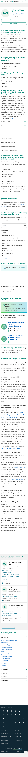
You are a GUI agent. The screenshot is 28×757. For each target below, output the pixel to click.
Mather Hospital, (7, 572)
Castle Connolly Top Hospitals (10, 448)
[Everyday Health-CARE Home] (14, 1)
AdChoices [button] (18, 740)
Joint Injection (6, 169)
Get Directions (7, 294)
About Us (17, 731)
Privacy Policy (5, 731)
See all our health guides (15, 479)
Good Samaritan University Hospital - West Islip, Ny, (14, 578)
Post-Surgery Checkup (8, 181)
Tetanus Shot (6, 184)
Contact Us (18, 733)
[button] (26, 1)
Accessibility (4, 740)
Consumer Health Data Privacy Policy (6, 737)
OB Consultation (6, 176)
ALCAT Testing (6, 167)
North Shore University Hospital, (11, 574)
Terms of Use (4, 733)
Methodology (5, 743)
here (11, 118)
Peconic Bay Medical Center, (10, 570)
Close (25, 751)
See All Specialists (7, 627)
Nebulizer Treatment (8, 174)
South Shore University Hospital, (11, 576)
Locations (14, 27)
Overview (5, 27)
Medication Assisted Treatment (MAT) (12, 172)
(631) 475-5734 (14, 23)
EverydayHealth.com (20, 467)
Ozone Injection (6, 179)
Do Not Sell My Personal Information (20, 737)
